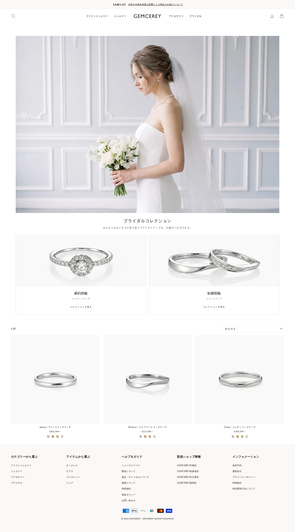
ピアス (69, 471)
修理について (128, 482)
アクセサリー (176, 16)
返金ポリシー (128, 494)
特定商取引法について (244, 488)
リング (69, 482)
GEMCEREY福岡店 (186, 482)
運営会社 (237, 471)
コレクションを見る (81, 306)
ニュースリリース (131, 465)
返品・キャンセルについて (135, 477)
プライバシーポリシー (244, 477)
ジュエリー (120, 16)
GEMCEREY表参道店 (188, 471)
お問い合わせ (128, 500)
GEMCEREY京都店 (186, 465)
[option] (147, 4)
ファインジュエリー (97, 16)
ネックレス (72, 465)
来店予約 (237, 465)
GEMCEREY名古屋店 (188, 477)
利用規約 (126, 488)
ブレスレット (73, 477)
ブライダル (195, 16)
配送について (128, 471)
